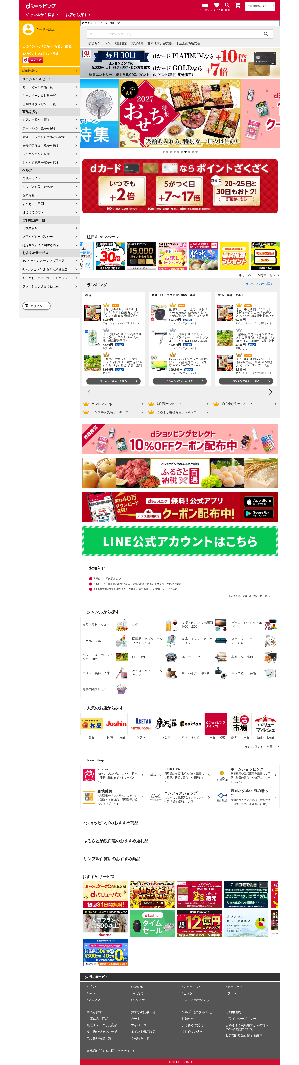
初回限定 (121, 43)
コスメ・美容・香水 (96, 673)
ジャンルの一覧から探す (39, 128)
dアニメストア (97, 1000)
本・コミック (191, 657)
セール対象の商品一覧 (37, 87)
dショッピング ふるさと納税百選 (45, 269)
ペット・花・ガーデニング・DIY (98, 657)
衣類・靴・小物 (242, 657)
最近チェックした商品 (102, 1025)
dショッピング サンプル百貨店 (43, 260)
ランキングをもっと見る (113, 381)
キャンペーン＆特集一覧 (39, 95)
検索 (266, 34)
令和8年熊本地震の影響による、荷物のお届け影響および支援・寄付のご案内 (135, 589)
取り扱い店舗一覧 (99, 1038)
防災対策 (94, 43)
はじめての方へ (33, 212)
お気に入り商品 (97, 1018)
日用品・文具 (92, 641)
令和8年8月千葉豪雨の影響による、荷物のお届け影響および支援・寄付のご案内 (137, 584)
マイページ (138, 1025)
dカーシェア (234, 986)
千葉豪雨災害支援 (188, 43)
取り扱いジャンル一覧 (102, 1031)
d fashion (137, 986)
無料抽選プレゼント (96, 689)
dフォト (231, 993)
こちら (134, 1050)
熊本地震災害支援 (159, 43)
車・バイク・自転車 (195, 673)
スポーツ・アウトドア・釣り (245, 641)
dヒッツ (187, 993)
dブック (92, 986)
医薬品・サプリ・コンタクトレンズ (147, 641)
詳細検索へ (29, 70)
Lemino (92, 993)
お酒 (135, 625)
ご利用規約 (30, 228)
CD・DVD (139, 657)
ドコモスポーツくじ (195, 1000)
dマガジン (138, 993)
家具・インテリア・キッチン (197, 641)
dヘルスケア (139, 1000)
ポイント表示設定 (143, 1031)
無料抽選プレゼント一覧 (39, 104)
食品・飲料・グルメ (96, 625)
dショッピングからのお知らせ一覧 (248, 596)
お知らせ (28, 195)
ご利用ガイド (31, 178)
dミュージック (192, 986)
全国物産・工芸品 (243, 673)
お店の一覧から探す (36, 119)
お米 (108, 43)
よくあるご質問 (33, 204)
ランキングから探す (36, 154)
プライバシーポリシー (37, 236)
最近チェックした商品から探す (43, 137)
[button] (238, 5)
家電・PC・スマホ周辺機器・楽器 (197, 625)
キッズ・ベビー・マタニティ (147, 673)
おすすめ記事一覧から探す (40, 162)
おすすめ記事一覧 (143, 1012)
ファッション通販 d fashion (40, 286)
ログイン (37, 306)
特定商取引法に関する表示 (40, 245)
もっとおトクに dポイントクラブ (45, 278)
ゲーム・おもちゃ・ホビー (246, 625)
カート (135, 1018)
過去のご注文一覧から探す (40, 145)
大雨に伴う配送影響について (109, 578)
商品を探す (94, 1012)
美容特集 (137, 43)
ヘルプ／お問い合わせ (37, 186)
